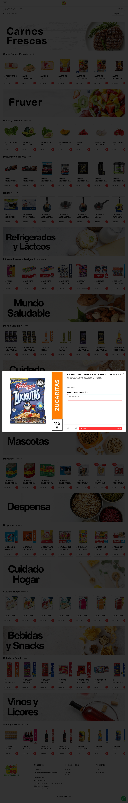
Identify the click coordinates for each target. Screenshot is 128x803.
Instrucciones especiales (77, 392)
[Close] (123, 373)
